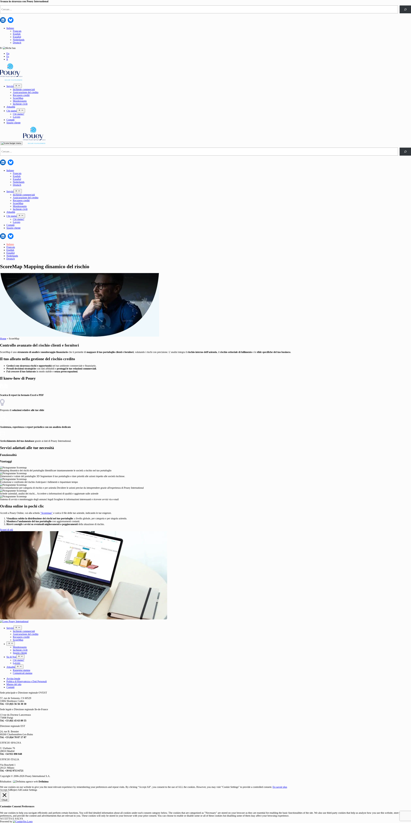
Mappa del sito (13, 684)
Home (3, 338)
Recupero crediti (21, 95)
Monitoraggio (20, 101)
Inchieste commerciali (24, 89)
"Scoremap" (46, 513)
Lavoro (16, 117)
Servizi (9, 86)
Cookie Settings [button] (29, 790)
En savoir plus (280, 787)
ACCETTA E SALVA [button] (11, 818)
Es (7, 56)
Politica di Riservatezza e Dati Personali (26, 681)
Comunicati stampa (22, 673)
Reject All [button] (16, 790)
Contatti (10, 119)
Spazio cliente (13, 122)
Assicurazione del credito (25, 92)
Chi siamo (11, 110)
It (7, 59)
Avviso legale (13, 678)
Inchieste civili (20, 104)
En (7, 53)
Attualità (10, 106)
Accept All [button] (5, 790)
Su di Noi (11, 657)
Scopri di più (6, 529)
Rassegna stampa (21, 670)
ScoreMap (18, 98)
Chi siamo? (18, 114)
